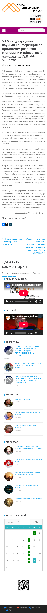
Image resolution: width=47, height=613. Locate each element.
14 (29, 546)
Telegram (36, 607)
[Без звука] (36, 301)
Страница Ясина (24, 65)
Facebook (10, 607)
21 (29, 553)
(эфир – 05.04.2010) (12, 242)
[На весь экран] (40, 301)
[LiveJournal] (10, 224)
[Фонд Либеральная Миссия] (23, 7)
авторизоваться (9, 276)
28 (29, 560)
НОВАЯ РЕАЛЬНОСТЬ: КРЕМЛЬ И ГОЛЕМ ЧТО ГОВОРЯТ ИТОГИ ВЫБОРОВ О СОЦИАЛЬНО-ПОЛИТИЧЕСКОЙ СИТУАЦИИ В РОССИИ (27, 351)
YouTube (23, 607)
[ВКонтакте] (3, 224)
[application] (23, 293)
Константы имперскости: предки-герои (28, 498)
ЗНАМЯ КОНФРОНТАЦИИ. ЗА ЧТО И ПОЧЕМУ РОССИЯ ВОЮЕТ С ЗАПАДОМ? (28, 365)
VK (10, 610)
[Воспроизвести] (7, 301)
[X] (6, 224)
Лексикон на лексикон (22, 399)
